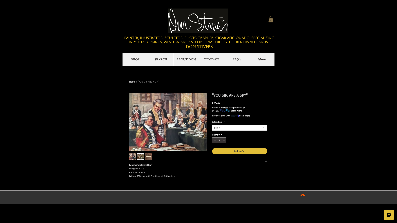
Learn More (236, 110)
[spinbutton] (219, 140)
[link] (270, 19)
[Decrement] (214, 140)
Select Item (218, 121)
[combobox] (239, 128)
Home (132, 81)
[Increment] (224, 140)
